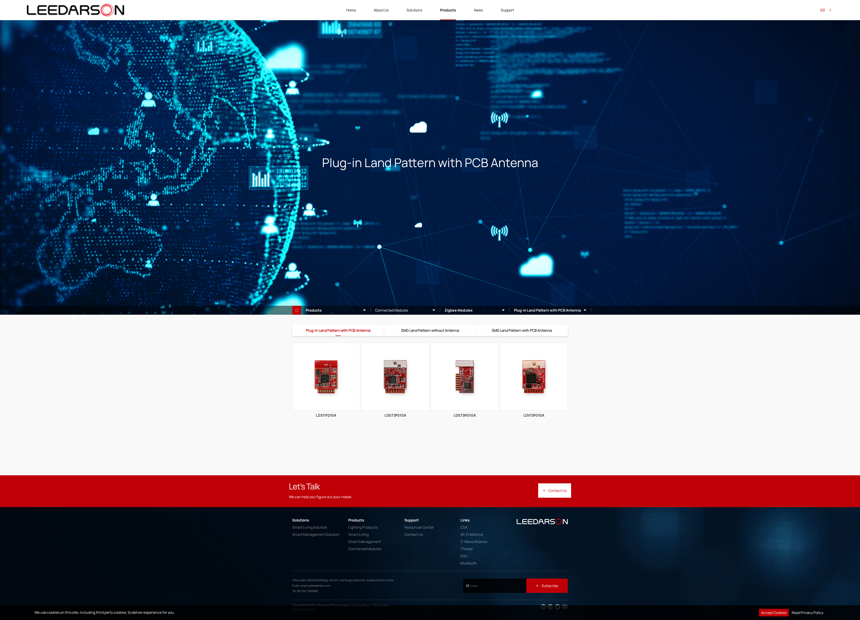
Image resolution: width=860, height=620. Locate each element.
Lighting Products (362, 527)
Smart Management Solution (316, 534)
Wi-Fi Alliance (471, 534)
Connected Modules (364, 548)
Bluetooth (468, 563)
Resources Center (419, 527)
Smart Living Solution (309, 527)
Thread (466, 548)
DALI (464, 555)
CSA (463, 527)
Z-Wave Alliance (473, 541)
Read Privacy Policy (807, 612)
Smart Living (358, 534)
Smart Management (364, 541)
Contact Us (413, 534)
